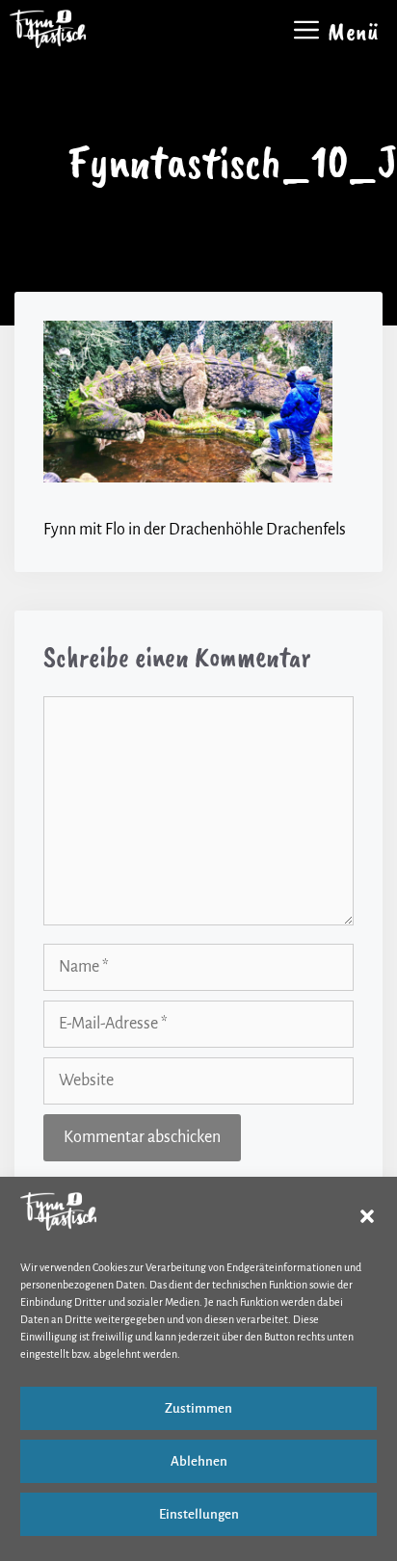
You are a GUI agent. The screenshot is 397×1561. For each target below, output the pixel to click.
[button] (367, 1216)
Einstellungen (199, 1514)
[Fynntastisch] (48, 29)
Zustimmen (198, 1408)
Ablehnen (199, 1461)
